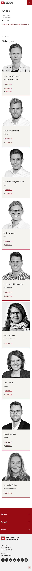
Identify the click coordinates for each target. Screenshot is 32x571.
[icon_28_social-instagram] (6, 560)
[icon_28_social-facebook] (3, 560)
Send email (8, 91)
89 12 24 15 (8, 442)
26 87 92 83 (8, 194)
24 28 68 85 (8, 88)
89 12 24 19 (8, 343)
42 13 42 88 (8, 395)
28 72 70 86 (8, 296)
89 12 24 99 (8, 139)
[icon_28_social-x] (22, 560)
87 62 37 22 (8, 190)
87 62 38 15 (8, 241)
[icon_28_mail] (14, 560)
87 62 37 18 (8, 292)
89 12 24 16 (8, 391)
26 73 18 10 (8, 245)
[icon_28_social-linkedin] (10, 560)
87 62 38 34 (8, 84)
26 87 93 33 (8, 446)
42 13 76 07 (8, 142)
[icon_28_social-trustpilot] (18, 560)
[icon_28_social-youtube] (26, 560)
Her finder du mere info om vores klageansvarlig (15, 24)
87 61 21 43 (8, 493)
